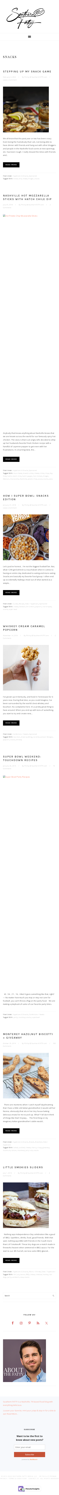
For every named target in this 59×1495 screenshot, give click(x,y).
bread (15, 179)
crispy (39, 1147)
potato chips (32, 479)
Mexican (6, 479)
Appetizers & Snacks (20, 176)
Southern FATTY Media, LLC (25, 1476)
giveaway (46, 1147)
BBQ (27, 1274)
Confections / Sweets (20, 734)
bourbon (16, 737)
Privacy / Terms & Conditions (13, 1478)
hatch (9, 476)
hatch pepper (27, 476)
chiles (42, 473)
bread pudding (26, 737)
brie (20, 179)
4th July (16, 1274)
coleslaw (39, 1274)
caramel (36, 737)
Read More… (12, 1414)
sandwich (15, 1277)
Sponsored (33, 176)
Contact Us (34, 1478)
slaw (21, 1277)
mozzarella (14, 479)
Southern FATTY (29, 18)
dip (51, 473)
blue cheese (17, 473)
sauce (40, 479)
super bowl (13, 609)
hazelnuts (7, 1150)
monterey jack (23, 1150)
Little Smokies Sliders (23, 1167)
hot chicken (37, 476)
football (22, 606)
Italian (14, 1150)
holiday (46, 1274)
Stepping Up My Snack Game (27, 71)
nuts (31, 1150)
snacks (37, 179)
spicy (51, 479)
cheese (25, 179)
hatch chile (17, 476)
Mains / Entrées (35, 1271)
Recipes (21, 604)
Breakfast (38, 1142)
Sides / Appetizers (32, 604)
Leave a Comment (10, 80)
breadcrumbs (28, 473)
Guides (15, 604)
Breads (31, 1142)
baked (15, 1147)
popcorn (38, 606)
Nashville (23, 479)
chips (47, 473)
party (15, 1017)
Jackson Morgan (46, 737)
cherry (33, 1147)
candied (22, 1147)
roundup (21, 1017)
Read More (11, 165)
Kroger (31, 179)
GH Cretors (30, 606)
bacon (22, 1274)
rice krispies (47, 606)
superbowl (36, 1017)
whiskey (19, 740)
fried (5, 476)
